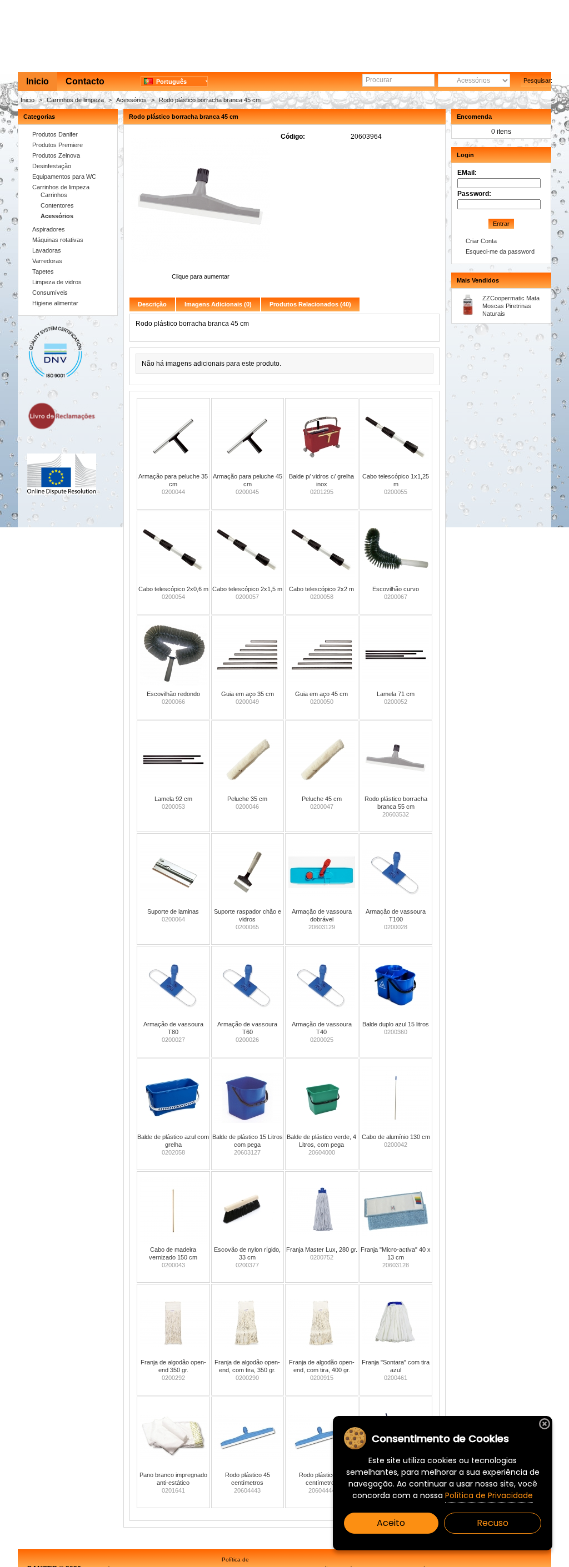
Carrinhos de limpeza (75, 100)
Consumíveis (50, 292)
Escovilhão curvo (395, 589)
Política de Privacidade (489, 1495)
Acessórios (131, 100)
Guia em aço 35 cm (247, 694)
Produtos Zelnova (56, 155)
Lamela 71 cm (396, 694)
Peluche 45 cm (322, 798)
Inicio (37, 81)
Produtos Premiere (57, 145)
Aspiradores (48, 229)
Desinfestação (51, 166)
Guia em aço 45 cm (321, 694)
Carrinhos (54, 195)
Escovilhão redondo (173, 694)
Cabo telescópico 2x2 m (321, 589)
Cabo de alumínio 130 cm (396, 1136)
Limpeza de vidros (57, 282)
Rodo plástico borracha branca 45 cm (210, 100)
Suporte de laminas (173, 911)
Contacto (85, 81)
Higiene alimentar (55, 303)
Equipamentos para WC (64, 176)
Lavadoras (46, 250)
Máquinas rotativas (57, 239)
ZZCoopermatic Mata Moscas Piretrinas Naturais (511, 306)
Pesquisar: (537, 80)
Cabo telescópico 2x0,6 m (173, 589)
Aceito (391, 1522)
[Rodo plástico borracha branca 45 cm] (200, 268)
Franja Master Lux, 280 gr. (321, 1249)
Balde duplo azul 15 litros (395, 1024)
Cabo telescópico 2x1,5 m (247, 589)
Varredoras (47, 261)
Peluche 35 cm (247, 798)
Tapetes (43, 271)
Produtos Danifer (55, 134)
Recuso (492, 1522)
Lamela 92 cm (173, 798)
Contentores (57, 205)
